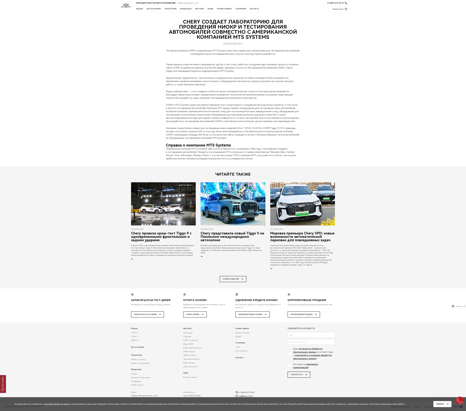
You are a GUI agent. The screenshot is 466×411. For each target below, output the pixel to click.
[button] (3, 384)
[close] (464, 306)
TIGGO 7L (135, 337)
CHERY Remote (189, 352)
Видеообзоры (189, 363)
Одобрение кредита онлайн (250, 314)
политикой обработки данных (56, 404)
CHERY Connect (137, 385)
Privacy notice (459, 306)
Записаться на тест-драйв (145, 314)
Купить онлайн (192, 314)
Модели (139, 9)
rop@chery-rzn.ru (246, 396)
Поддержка (136, 381)
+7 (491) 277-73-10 (246, 392)
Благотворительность (192, 348)
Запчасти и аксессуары (140, 377)
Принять (440, 404)
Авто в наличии (154, 9)
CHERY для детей (190, 367)
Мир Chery (199, 9)
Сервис (134, 374)
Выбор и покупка (138, 359)
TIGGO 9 (134, 333)
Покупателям (170, 9)
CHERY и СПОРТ (189, 355)
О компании (240, 9)
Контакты (254, 9)
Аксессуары (188, 333)
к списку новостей (231, 279)
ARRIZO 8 (134, 340)
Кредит (238, 337)
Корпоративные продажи (302, 314)
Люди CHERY (188, 344)
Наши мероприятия (191, 359)
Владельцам (185, 9)
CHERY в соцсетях (190, 340)
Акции (210, 9)
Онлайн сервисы (224, 9)
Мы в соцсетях (241, 351)
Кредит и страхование (140, 363)
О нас (237, 347)
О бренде (187, 337)
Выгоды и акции (190, 377)
